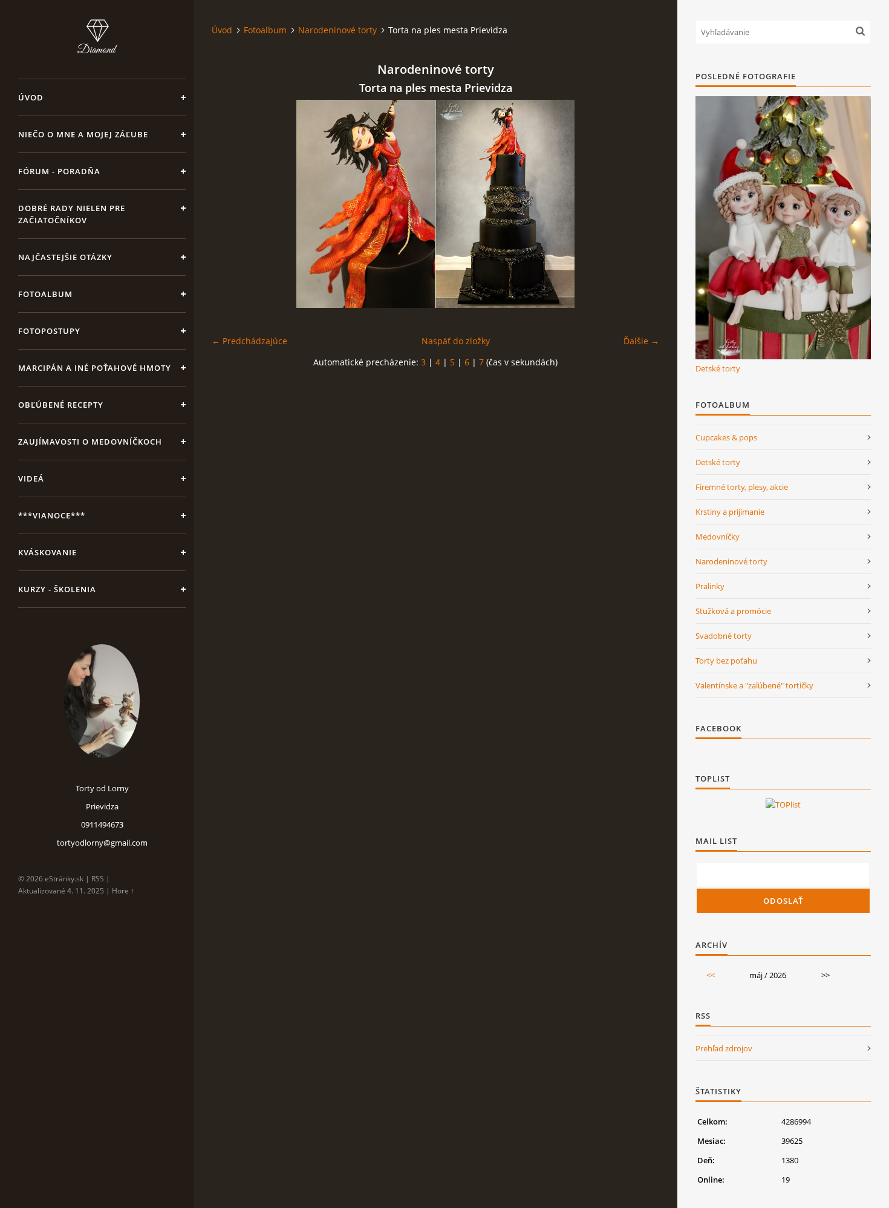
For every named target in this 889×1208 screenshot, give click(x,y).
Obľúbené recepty (60, 404)
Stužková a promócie (733, 611)
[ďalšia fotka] (639, 204)
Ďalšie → (641, 341)
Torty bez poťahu (726, 660)
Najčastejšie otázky (65, 257)
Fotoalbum (45, 294)
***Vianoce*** (51, 515)
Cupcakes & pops (726, 437)
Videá (31, 478)
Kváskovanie (47, 552)
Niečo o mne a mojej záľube (83, 134)
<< (710, 975)
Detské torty (717, 368)
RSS (97, 878)
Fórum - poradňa (59, 171)
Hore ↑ (123, 891)
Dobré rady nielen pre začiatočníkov (71, 214)
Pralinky (710, 586)
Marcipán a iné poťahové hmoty (94, 367)
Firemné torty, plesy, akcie (741, 487)
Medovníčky (717, 536)
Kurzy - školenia (57, 589)
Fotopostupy (49, 330)
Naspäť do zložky (456, 341)
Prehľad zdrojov (723, 1048)
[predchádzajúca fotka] (231, 204)
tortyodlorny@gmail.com (102, 842)
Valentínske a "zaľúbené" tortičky (754, 685)
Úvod (31, 97)
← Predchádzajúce (249, 341)
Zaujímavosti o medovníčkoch (90, 441)
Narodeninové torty (337, 30)
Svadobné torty (723, 635)
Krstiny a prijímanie (729, 511)
